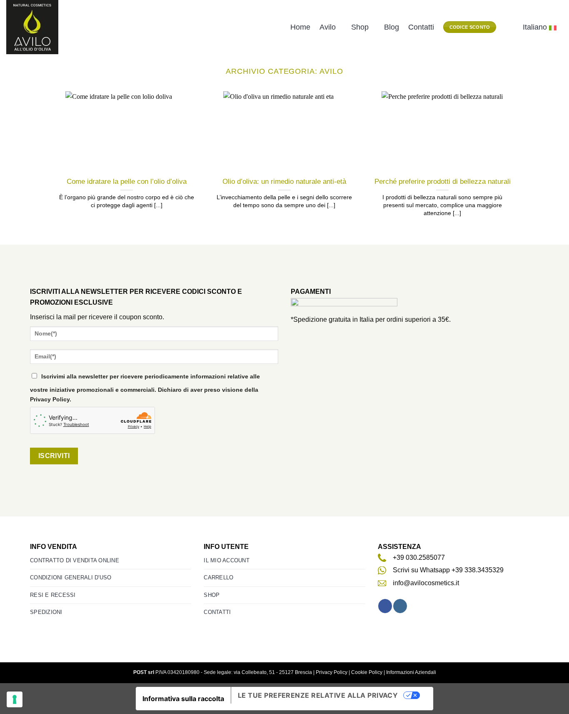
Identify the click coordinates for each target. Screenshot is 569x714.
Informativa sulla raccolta (183, 698)
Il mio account (227, 560)
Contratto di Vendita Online (74, 560)
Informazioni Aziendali (411, 672)
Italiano (535, 27)
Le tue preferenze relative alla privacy (318, 695)
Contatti (421, 27)
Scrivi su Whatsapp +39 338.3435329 (448, 570)
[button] (509, 27)
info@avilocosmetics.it (426, 582)
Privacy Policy (331, 672)
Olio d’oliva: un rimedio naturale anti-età (284, 181)
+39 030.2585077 (419, 557)
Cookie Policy (366, 672)
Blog (391, 27)
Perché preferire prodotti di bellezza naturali (442, 181)
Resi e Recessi (53, 595)
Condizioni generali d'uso (70, 577)
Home (300, 27)
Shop (360, 27)
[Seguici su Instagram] (400, 606)
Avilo (327, 27)
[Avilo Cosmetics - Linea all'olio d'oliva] (35, 27)
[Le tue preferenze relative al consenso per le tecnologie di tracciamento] (14, 699)
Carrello (218, 577)
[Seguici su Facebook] (385, 606)
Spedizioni (46, 612)
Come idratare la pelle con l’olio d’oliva (127, 181)
